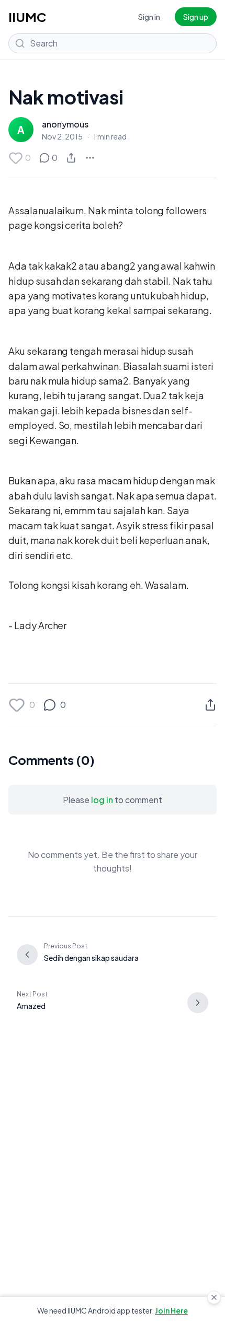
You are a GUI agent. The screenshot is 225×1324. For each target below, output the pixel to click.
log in (102, 799)
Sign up (195, 16)
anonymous (65, 124)
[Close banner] (214, 1297)
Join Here (171, 1310)
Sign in (149, 16)
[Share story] (71, 158)
